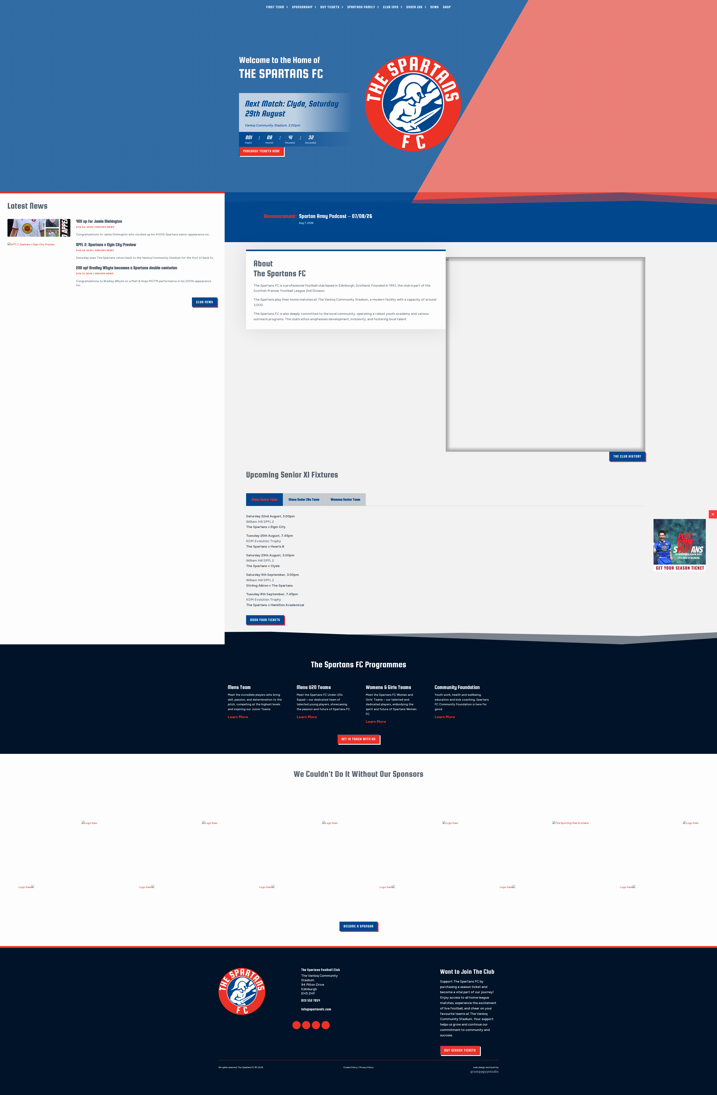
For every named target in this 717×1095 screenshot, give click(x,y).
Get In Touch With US (358, 739)
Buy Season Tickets (460, 1050)
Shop (447, 7)
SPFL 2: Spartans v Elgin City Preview (106, 244)
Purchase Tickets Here (261, 151)
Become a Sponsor (358, 926)
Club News (204, 302)
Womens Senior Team (345, 499)
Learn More (238, 717)
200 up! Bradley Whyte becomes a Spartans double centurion (126, 267)
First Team (275, 7)
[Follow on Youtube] (326, 1025)
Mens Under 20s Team (304, 499)
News (434, 7)
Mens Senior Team (264, 499)
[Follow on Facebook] (306, 1025)
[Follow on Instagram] (316, 1025)
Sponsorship (302, 7)
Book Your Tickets (265, 620)
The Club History (627, 456)
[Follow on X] (296, 1025)
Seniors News (104, 227)
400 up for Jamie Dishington (99, 221)
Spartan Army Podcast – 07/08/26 (335, 216)
